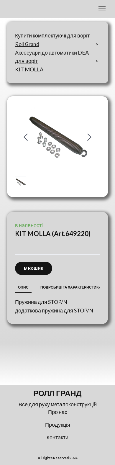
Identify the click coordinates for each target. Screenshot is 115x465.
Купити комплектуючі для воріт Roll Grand (52, 39)
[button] (33, 268)
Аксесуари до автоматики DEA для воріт (52, 56)
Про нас (57, 412)
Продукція (57, 424)
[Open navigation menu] (102, 9)
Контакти (57, 437)
